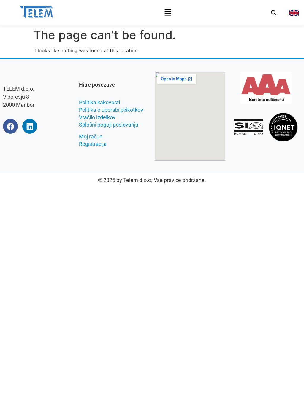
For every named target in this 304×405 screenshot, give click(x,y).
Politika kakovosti (99, 102)
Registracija (93, 144)
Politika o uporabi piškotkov (111, 110)
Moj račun (90, 136)
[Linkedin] (29, 126)
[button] (168, 12)
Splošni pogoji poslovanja (108, 125)
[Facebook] (10, 126)
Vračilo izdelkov (97, 117)
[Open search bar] (274, 12)
